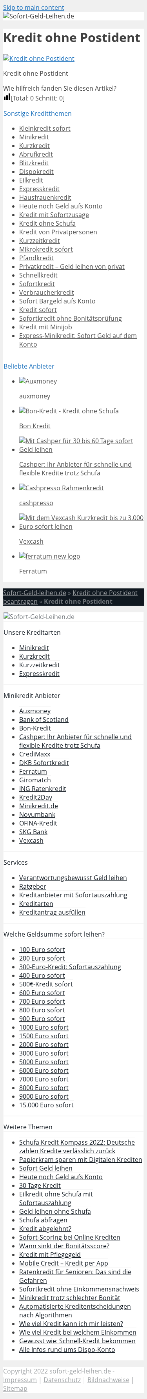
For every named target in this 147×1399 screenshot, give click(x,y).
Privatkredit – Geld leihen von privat (72, 266)
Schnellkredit (38, 275)
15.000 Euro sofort (46, 1105)
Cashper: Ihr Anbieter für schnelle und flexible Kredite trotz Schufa (75, 741)
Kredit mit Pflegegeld (50, 1254)
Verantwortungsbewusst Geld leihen (73, 877)
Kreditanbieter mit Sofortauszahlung (73, 895)
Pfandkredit (36, 258)
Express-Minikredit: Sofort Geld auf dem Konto (78, 340)
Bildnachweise (108, 1379)
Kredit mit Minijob (45, 327)
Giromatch (35, 780)
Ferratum (33, 771)
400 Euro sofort (42, 975)
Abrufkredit (36, 154)
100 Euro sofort (42, 949)
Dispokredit (36, 171)
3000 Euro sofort (44, 1053)
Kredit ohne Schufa (47, 223)
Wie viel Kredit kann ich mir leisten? (71, 1323)
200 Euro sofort (42, 958)
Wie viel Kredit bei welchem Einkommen (77, 1332)
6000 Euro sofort (44, 1070)
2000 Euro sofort (44, 1044)
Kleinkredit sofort (45, 128)
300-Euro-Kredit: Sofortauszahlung (70, 966)
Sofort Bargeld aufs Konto (57, 301)
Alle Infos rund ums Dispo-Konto (67, 1349)
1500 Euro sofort (44, 1036)
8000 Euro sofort (44, 1087)
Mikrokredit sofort (46, 249)
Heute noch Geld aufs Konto (61, 206)
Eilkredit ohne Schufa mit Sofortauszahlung (56, 1198)
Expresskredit (39, 188)
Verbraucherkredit (46, 292)
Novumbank (37, 814)
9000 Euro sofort (44, 1096)
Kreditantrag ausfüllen (52, 912)
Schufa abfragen (43, 1220)
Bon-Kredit (35, 728)
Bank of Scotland (44, 719)
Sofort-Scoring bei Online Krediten (69, 1237)
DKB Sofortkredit (44, 762)
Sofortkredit (37, 283)
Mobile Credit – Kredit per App (63, 1263)
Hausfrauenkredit (45, 197)
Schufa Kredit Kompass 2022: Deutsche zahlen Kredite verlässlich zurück (77, 1146)
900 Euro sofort (42, 1018)
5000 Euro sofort (44, 1061)
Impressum (20, 1379)
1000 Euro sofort (44, 1027)
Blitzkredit (34, 163)
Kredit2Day (35, 797)
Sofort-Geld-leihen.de (34, 592)
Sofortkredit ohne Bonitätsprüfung (70, 318)
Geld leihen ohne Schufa (55, 1211)
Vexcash (31, 840)
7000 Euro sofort (44, 1079)
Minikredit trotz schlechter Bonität (69, 1297)
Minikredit (34, 137)
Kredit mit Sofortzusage (54, 214)
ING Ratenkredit (42, 788)
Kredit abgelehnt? (45, 1228)
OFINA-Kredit (38, 823)
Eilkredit (31, 180)
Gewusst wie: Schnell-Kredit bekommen (77, 1341)
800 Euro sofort (42, 1010)
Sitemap (15, 1388)
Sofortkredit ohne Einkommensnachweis (79, 1289)
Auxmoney (35, 711)
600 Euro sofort (42, 992)
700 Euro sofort (42, 1001)
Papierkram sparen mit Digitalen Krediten (80, 1159)
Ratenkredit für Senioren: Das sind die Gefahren (75, 1276)
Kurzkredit (34, 145)
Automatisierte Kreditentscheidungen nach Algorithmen (75, 1310)
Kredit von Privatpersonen (58, 232)
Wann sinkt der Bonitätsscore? (64, 1246)
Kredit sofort (38, 309)
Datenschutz (62, 1379)
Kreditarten (36, 903)
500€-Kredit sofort (46, 984)
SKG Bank (33, 831)
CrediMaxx (34, 754)
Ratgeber (32, 886)
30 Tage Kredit (40, 1185)
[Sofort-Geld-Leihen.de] (38, 16)
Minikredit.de (38, 806)
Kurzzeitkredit (39, 240)
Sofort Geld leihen (46, 1168)
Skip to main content (33, 7)
